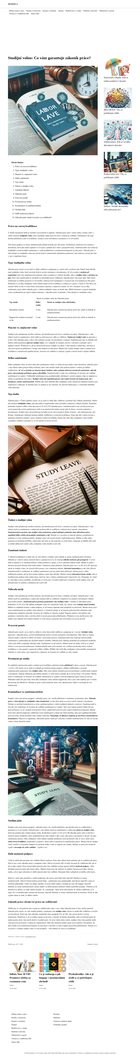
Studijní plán (20, 209)
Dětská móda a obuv (16, 11)
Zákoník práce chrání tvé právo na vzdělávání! (33, 217)
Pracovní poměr (21, 198)
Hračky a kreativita (33, 11)
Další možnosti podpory (24, 213)
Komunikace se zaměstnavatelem (28, 206)
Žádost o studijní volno (24, 186)
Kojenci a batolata (49, 11)
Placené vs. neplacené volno (26, 174)
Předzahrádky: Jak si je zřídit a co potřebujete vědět (81, 978)
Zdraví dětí (35, 14)
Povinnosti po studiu (23, 202)
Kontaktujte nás (31, 936)
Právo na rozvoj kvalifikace (26, 166)
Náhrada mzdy (21, 194)
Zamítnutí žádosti (22, 190)
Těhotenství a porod (106, 11)
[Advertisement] (70, 30)
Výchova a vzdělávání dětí (19, 14)
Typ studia (19, 182)
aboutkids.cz (13, 4)
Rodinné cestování (90, 11)
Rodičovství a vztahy (73, 11)
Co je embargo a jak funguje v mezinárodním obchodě (52, 978)
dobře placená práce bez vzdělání (27, 860)
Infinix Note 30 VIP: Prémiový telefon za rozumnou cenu (20, 978)
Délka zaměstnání (22, 178)
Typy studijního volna (24, 170)
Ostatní (61, 11)
